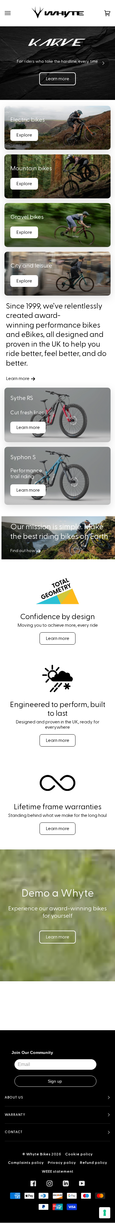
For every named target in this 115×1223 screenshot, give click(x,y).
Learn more (57, 78)
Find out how (22, 551)
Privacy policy (62, 1162)
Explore (24, 135)
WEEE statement (57, 1171)
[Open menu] (13, 13)
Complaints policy (26, 1162)
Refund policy (93, 1162)
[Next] (103, 63)
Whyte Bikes (38, 1154)
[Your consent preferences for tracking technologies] (104, 1212)
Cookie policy (79, 1154)
